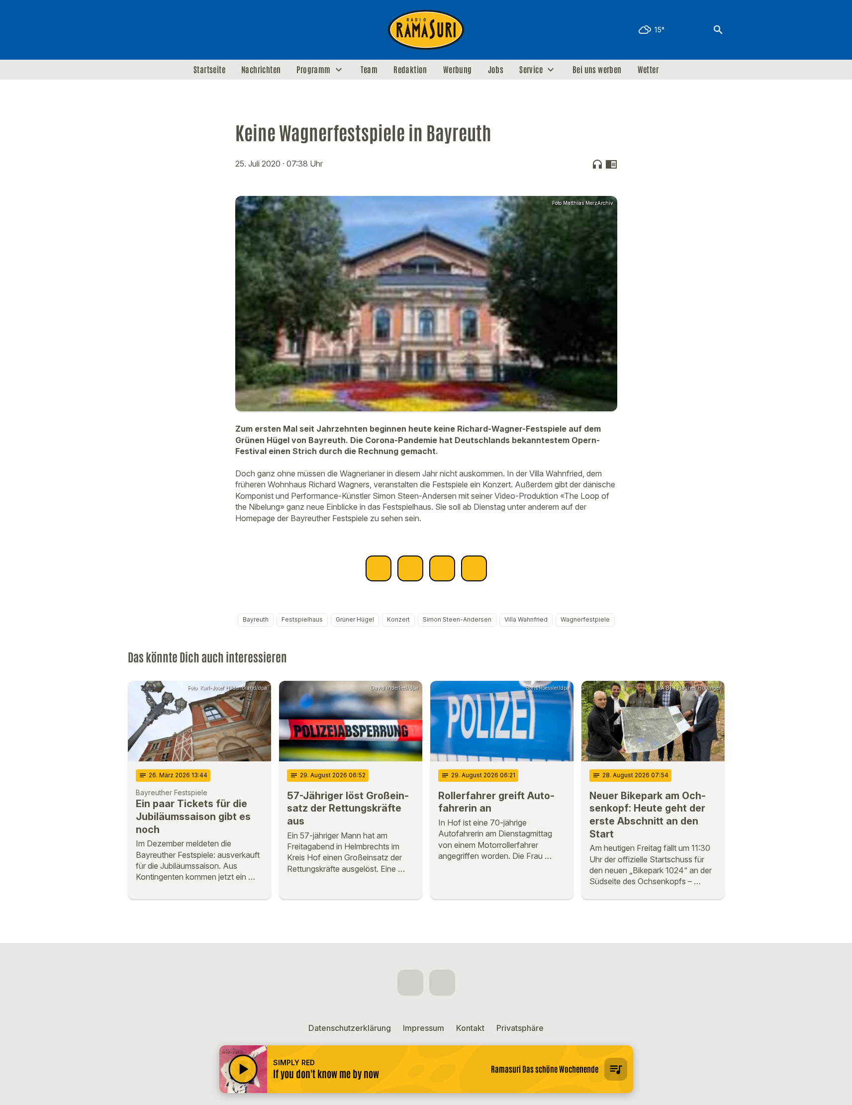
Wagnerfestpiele (585, 619)
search (718, 30)
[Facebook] (138, 30)
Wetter (648, 69)
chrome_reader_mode (611, 164)
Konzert (398, 619)
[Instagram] (158, 30)
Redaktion (410, 69)
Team (369, 69)
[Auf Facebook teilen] (378, 568)
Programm (313, 69)
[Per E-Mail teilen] (474, 568)
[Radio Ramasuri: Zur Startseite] (426, 30)
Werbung (457, 69)
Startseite (209, 69)
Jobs (496, 69)
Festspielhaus (302, 619)
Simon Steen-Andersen (457, 619)
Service (531, 69)
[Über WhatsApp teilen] (442, 568)
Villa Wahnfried (526, 619)
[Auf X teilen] (410, 568)
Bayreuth (256, 619)
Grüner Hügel (355, 619)
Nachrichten (261, 69)
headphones (597, 164)
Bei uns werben (597, 69)
